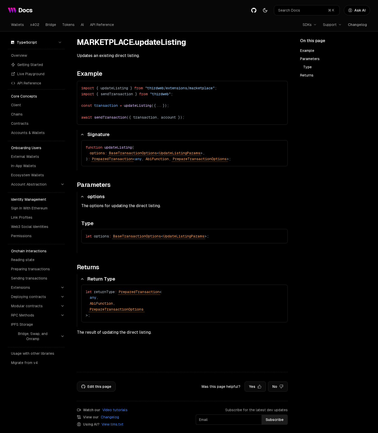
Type (307, 67)
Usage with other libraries (32, 353)
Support (330, 25)
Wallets (17, 25)
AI (82, 25)
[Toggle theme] (265, 10)
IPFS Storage (22, 324)
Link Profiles (21, 217)
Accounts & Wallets (28, 133)
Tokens (68, 25)
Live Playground (30, 74)
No (274, 386)
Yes (252, 386)
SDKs (307, 25)
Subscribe (275, 420)
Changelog (357, 25)
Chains (17, 114)
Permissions (21, 236)
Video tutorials (115, 410)
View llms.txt (112, 424)
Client (16, 105)
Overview (19, 55)
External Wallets (25, 157)
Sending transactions (29, 278)
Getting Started (30, 65)
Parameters (310, 59)
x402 (34, 25)
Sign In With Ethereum (29, 208)
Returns (306, 75)
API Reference (102, 25)
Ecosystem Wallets (27, 175)
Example (307, 51)
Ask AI (360, 10)
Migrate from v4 (24, 363)
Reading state (22, 260)
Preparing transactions (30, 269)
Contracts (20, 123)
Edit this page (99, 386)
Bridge (51, 25)
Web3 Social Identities (29, 227)
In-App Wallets (23, 166)
